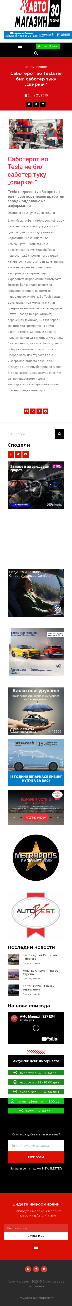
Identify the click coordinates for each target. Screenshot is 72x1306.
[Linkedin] (39, 411)
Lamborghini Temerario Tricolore (40, 956)
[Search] (59, 434)
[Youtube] (25, 454)
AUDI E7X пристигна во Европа (40, 972)
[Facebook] (26, 411)
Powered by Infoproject (36, 1298)
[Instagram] (33, 411)
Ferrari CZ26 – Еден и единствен (39, 987)
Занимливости (36, 67)
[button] (20, 46)
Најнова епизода (29, 1006)
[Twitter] (18, 454)
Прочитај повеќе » (32, 963)
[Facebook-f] (11, 454)
